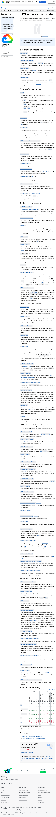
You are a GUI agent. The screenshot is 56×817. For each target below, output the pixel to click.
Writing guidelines (23, 795)
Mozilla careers (5, 795)
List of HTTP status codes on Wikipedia (32, 736)
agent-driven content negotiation (30, 209)
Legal (38, 807)
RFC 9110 (44, 36)
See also (4, 30)
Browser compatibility (7, 28)
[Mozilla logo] (5, 808)
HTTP (49, 18)
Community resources (24, 792)
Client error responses (27, 31)
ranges (24, 471)
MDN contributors (48, 756)
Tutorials (40, 797)
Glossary (40, 800)
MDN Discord (22, 797)
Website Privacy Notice (17, 807)
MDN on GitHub (23, 800)
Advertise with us (5, 797)
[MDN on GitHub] (2, 783)
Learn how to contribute (27, 752)
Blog (2, 792)
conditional (45, 543)
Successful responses (27, 27)
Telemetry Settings (30, 807)
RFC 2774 (47, 673)
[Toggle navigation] (54, 7)
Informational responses (28, 25)
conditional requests (27, 441)
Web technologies (42, 790)
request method (27, 366)
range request (46, 171)
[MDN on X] (7, 783)
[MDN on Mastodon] (9, 783)
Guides (39, 795)
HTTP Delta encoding (33, 193)
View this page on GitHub (27, 758)
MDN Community (23, 790)
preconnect (38, 84)
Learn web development (44, 792)
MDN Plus (3, 800)
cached (22, 250)
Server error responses (28, 33)
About (2, 790)
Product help (4, 802)
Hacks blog (40, 802)
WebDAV (34, 70)
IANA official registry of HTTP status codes (33, 738)
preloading (40, 82)
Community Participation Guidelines (20, 810)
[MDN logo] (4, 777)
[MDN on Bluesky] (4, 783)
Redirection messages (27, 29)
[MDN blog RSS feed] (12, 783)
